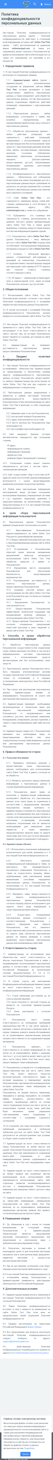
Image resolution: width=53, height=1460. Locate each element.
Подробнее (29, 1448)
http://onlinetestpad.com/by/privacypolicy (29, 1353)
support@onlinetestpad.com (16, 1341)
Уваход (47, 4)
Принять (25, 1454)
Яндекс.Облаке (34, 1327)
